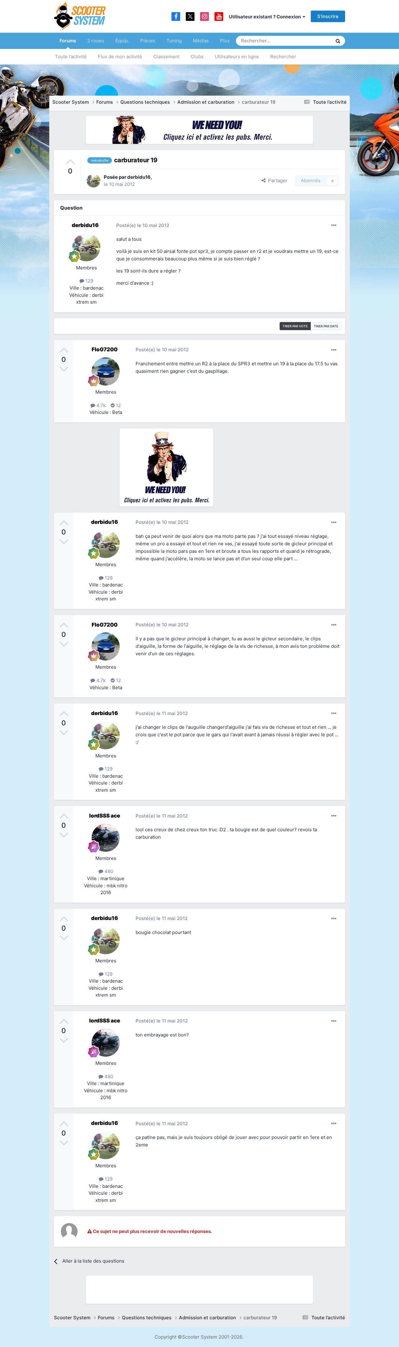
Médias (201, 41)
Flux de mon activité (120, 56)
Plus (225, 41)
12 (118, 405)
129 (88, 281)
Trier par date (326, 326)
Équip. (122, 41)
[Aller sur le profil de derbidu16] (93, 180)
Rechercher (283, 56)
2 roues (95, 41)
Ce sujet (315, 40)
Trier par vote (295, 326)
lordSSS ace (104, 816)
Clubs (197, 56)
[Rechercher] (338, 41)
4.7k (100, 405)
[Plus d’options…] (334, 225)
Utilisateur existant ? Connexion (266, 17)
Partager (276, 180)
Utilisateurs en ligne (237, 56)
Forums (68, 41)
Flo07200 (105, 349)
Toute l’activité (71, 56)
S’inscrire (328, 16)
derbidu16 (139, 177)
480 (108, 871)
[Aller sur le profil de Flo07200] (106, 372)
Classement (166, 56)
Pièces (147, 41)
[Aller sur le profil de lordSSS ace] (106, 838)
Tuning (174, 41)
